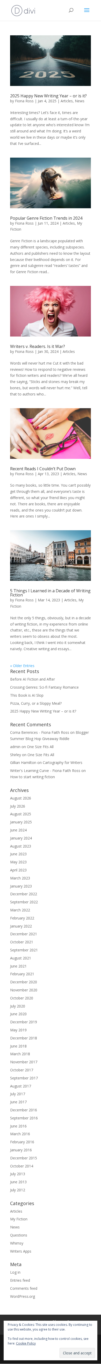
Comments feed (23, 1288)
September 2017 (24, 1078)
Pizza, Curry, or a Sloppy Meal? (36, 703)
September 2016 (24, 1118)
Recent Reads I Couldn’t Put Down (43, 469)
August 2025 (20, 813)
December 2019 (23, 1021)
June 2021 (18, 966)
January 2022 (21, 926)
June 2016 (18, 1126)
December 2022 (23, 893)
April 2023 (18, 870)
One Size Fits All (40, 746)
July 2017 (17, 1093)
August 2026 (20, 798)
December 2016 (23, 1109)
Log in (15, 1272)
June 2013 (18, 1181)
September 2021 (24, 950)
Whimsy (16, 1243)
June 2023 (18, 853)
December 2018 (23, 1038)
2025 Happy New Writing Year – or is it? (49, 96)
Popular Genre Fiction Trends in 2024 (46, 218)
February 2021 (22, 973)
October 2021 (21, 941)
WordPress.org (22, 1296)
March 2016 (20, 1133)
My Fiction (18, 1219)
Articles (67, 100)
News (79, 100)
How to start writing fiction (32, 776)
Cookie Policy (26, 1343)
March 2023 (20, 878)
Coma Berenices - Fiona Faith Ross (39, 732)
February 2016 (22, 1141)
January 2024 (21, 838)
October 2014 (21, 1166)
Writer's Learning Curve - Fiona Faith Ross (45, 770)
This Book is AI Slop (27, 695)
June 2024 (18, 830)
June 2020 (18, 1013)
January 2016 (21, 1149)
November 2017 (23, 1061)
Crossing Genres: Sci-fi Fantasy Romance (44, 687)
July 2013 (17, 1173)
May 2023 (18, 861)
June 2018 (18, 1046)
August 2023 (20, 846)
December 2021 (23, 933)
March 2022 (20, 910)
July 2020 (17, 1006)
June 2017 (18, 1101)
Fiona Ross (24, 100)
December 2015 (23, 1157)
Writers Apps (20, 1251)
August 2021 (20, 958)
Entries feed (20, 1280)
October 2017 (21, 1069)
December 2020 (23, 981)
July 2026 (17, 806)
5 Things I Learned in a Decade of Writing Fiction (50, 593)
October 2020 (21, 998)
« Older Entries (22, 665)
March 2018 (20, 1053)
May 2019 (18, 1029)
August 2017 (20, 1086)
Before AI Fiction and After (32, 679)
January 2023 (21, 886)
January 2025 (21, 821)
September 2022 (24, 901)
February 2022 (22, 918)
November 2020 (23, 989)
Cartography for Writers (62, 762)
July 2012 (17, 1189)
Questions (18, 1235)
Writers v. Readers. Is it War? (37, 346)
